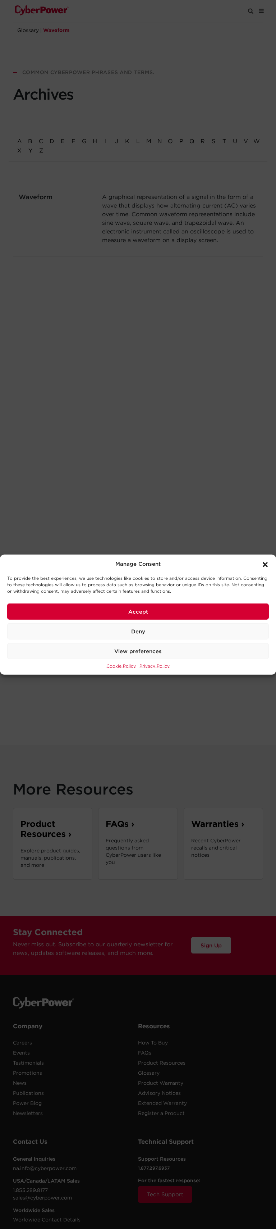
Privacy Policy (154, 666)
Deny (138, 631)
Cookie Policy (121, 666)
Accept (138, 611)
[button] (265, 564)
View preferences (138, 651)
